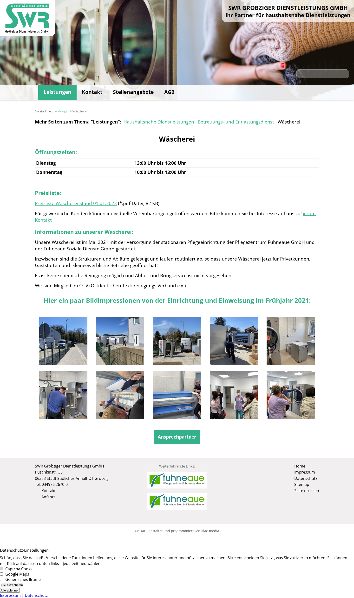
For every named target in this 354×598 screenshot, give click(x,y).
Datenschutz (305, 478)
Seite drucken (306, 490)
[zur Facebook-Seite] (177, 516)
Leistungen (57, 92)
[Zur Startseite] (33, 92)
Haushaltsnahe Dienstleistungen (159, 121)
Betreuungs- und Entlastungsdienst (236, 121)
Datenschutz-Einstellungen (24, 550)
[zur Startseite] (27, 19)
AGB (169, 92)
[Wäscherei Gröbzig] (63, 344)
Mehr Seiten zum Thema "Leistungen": (78, 122)
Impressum (304, 472)
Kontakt (92, 92)
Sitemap (301, 484)
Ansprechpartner (177, 436)
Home (299, 466)
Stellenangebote (133, 92)
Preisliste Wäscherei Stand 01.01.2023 (76, 203)
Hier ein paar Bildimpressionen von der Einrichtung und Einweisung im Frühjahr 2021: (177, 300)
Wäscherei (289, 121)
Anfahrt (47, 497)
